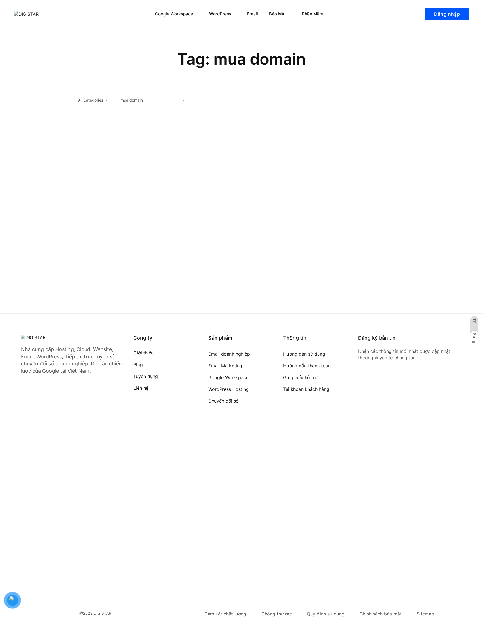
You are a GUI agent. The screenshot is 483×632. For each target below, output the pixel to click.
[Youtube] (381, 383)
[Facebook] (360, 383)
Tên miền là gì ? (215, 253)
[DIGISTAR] (44, 14)
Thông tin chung (95, 238)
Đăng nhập (447, 14)
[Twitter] (370, 383)
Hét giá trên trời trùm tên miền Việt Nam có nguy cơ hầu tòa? (127, 252)
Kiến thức (236, 243)
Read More (89, 290)
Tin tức (122, 238)
